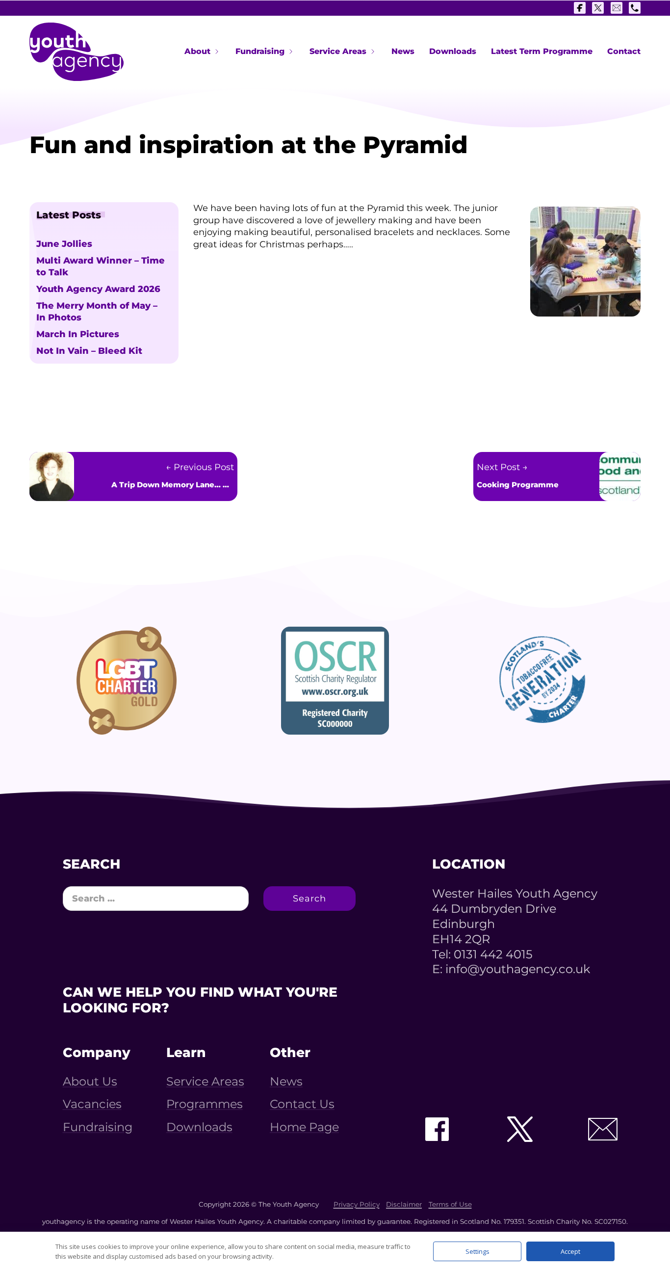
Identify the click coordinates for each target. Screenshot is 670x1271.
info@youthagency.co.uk (517, 969)
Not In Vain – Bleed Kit (89, 350)
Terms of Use (450, 1204)
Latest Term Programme (542, 51)
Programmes (204, 1104)
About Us (90, 1081)
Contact (624, 51)
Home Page (304, 1127)
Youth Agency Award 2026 (98, 289)
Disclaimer (404, 1204)
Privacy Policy (357, 1204)
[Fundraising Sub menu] (291, 51)
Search (309, 898)
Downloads (452, 51)
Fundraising (259, 51)
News (402, 51)
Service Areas (337, 51)
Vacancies (92, 1104)
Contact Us (302, 1104)
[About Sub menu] (217, 51)
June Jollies (64, 243)
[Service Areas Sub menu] (373, 51)
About (197, 51)
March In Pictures (77, 334)
